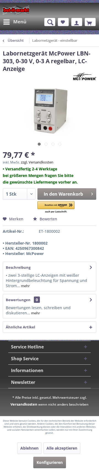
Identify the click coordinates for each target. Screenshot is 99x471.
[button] (56, 207)
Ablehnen (29, 448)
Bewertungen (18, 299)
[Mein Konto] (76, 22)
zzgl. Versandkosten (37, 162)
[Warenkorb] (90, 22)
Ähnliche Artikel (20, 327)
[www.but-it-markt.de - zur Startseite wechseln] (16, 10)
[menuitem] (14, 22)
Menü (19, 21)
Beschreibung (18, 267)
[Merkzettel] (63, 22)
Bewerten (47, 218)
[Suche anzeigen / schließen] (49, 22)
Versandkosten (23, 404)
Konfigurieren (50, 462)
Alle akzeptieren (61, 448)
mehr (25, 285)
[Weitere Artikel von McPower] (84, 77)
